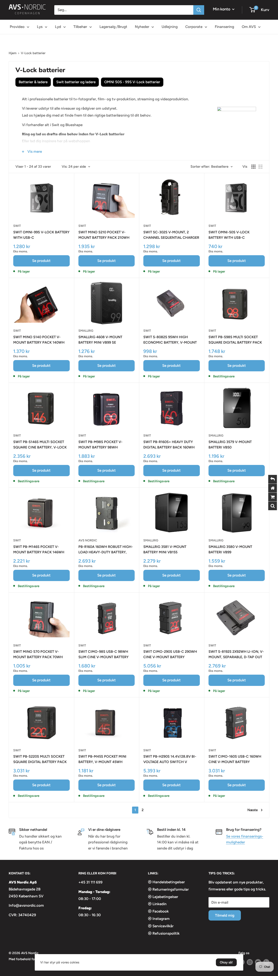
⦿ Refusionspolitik (164, 933)
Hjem (13, 53)
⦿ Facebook (158, 911)
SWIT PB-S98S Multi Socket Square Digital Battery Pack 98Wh (235, 340)
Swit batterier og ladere (76, 82)
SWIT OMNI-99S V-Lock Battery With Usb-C (41, 235)
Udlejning (170, 26)
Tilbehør (80, 26)
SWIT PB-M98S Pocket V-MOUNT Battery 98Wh (100, 444)
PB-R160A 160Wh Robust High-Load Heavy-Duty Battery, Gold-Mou (105, 550)
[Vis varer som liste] (261, 167)
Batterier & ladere (33, 82)
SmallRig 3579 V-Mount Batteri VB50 (230, 444)
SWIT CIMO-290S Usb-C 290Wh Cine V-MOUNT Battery (170, 654)
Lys (40, 26)
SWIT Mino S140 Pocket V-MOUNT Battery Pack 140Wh (39, 339)
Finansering (224, 26)
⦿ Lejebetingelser (163, 897)
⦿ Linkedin (157, 904)
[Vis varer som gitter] (253, 167)
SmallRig (85, 331)
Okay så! (226, 962)
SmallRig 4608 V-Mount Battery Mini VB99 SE (100, 339)
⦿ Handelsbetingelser (166, 882)
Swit (17, 226)
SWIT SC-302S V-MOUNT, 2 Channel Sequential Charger (171, 235)
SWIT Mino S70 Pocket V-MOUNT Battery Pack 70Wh (38, 654)
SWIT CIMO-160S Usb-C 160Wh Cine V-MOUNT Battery (234, 759)
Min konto (222, 9)
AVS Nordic (87, 540)
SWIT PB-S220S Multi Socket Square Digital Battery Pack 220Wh (40, 759)
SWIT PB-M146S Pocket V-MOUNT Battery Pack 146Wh (38, 549)
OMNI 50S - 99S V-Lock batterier (132, 82)
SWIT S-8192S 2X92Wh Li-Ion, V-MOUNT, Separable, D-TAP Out (236, 654)
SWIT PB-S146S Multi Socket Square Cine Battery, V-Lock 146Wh (40, 445)
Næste (252, 810)
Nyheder (142, 26)
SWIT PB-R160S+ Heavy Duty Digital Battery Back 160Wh (169, 444)
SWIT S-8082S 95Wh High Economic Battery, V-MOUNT (170, 339)
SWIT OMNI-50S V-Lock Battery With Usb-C (229, 235)
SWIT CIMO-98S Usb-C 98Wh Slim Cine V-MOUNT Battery (103, 654)
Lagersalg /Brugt (113, 26)
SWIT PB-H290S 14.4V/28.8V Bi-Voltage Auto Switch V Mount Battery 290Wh (169, 759)
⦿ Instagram (159, 918)
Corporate (193, 26)
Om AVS (249, 26)
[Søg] (198, 10)
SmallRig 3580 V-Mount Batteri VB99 (230, 549)
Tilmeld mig (224, 915)
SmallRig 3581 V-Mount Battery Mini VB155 (164, 549)
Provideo (17, 26)
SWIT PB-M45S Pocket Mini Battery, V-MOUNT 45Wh (102, 759)
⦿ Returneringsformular (168, 889)
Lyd (58, 26)
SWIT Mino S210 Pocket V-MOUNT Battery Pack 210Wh (103, 235)
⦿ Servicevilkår (161, 926)
